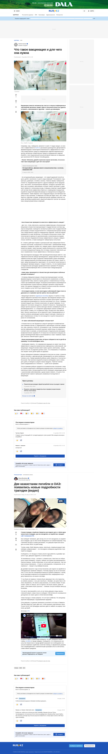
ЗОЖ (36, 14)
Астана (16, 667)
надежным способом (41, 296)
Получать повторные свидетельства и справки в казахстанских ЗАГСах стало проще (42, 390)
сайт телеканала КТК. (27, 536)
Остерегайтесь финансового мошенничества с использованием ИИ (43, 168)
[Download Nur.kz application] (54, 4)
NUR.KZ (37, 148)
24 (38, 678)
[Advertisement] (54, 29)
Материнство (59, 14)
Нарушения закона (28, 474)
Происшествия (18, 474)
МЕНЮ (17, 11)
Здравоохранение (50, 14)
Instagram (60, 464)
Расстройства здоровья (27, 14)
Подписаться (60, 653)
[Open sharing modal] (16, 107)
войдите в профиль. (58, 428)
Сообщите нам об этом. (43, 403)
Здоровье (16, 14)
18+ (24, 667)
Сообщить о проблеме (76, 745)
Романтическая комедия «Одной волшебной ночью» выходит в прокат (44, 384)
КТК (28, 611)
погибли (28, 641)
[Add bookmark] (16, 112)
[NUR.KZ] (54, 11)
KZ (84, 11)
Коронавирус (42, 14)
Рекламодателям (89, 745)
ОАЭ (20, 667)
